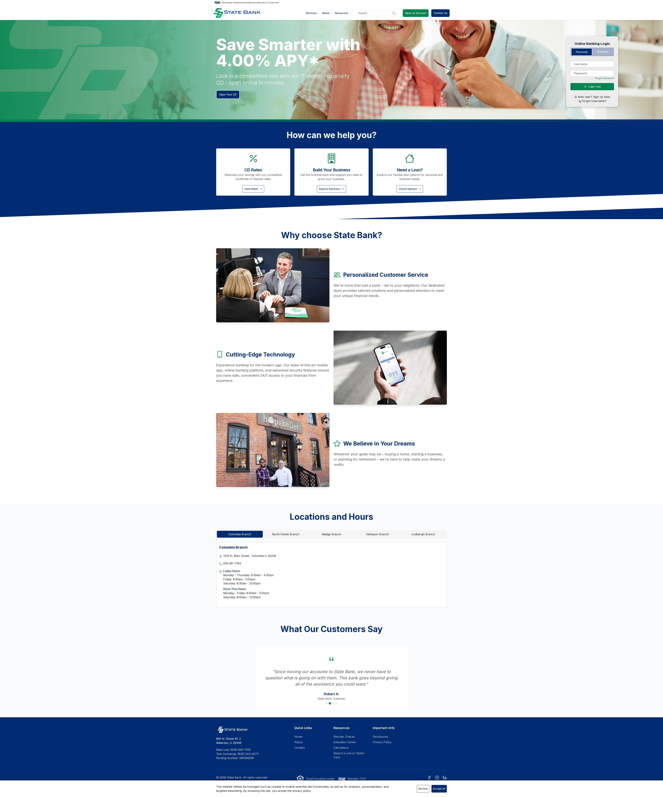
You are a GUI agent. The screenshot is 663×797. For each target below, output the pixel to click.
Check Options (408, 188)
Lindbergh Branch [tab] (423, 534)
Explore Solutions (330, 188)
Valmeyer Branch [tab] (377, 534)
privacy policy (301, 791)
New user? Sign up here (594, 97)
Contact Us (440, 13)
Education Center (345, 736)
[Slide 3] (333, 697)
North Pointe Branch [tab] (285, 534)
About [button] (326, 13)
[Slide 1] (326, 697)
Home (298, 730)
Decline (423, 788)
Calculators (341, 741)
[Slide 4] (336, 697)
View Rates (251, 188)
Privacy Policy (382, 736)
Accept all (439, 788)
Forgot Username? (594, 101)
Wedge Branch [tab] (331, 534)
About (298, 736)
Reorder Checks (344, 730)
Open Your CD (228, 94)
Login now (594, 86)
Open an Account (415, 13)
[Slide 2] (330, 697)
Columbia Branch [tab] (239, 534)
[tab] (581, 52)
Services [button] (311, 13)
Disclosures (380, 730)
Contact (299, 741)
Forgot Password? (604, 78)
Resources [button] (342, 13)
